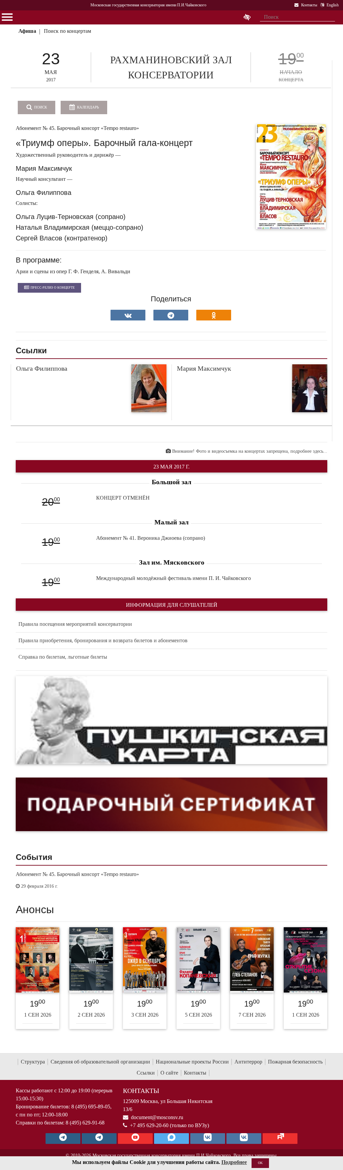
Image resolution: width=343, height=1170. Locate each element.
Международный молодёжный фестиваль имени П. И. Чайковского (173, 578)
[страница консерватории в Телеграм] (63, 1138)
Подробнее (234, 1162)
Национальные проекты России (192, 1062)
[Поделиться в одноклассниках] (213, 315)
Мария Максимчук (204, 368)
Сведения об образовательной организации (100, 1062)
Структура (33, 1062)
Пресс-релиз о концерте (52, 287)
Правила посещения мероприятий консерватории (75, 624)
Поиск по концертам (67, 31)
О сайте (169, 1073)
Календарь (87, 107)
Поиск (40, 107)
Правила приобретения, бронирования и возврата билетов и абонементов (103, 640)
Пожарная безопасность (295, 1062)
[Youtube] (135, 1138)
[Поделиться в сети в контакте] (128, 315)
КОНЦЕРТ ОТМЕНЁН (123, 498)
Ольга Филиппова (41, 368)
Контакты (195, 1073)
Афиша (27, 31)
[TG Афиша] (99, 1138)
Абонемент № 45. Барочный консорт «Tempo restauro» (77, 874)
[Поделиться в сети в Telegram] (170, 315)
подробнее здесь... (308, 451)
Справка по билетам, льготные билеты (62, 657)
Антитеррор (248, 1062)
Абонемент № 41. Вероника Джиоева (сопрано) (150, 538)
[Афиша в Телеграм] (280, 1138)
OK (260, 1163)
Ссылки (146, 1073)
